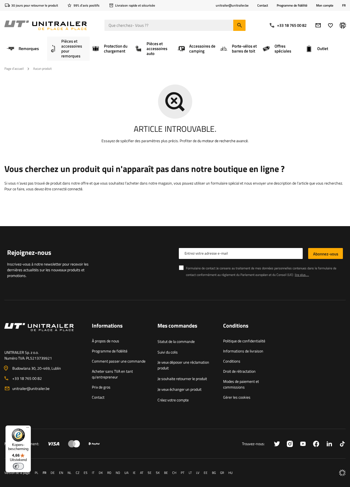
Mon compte (324, 5)
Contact (262, 5)
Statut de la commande (176, 341)
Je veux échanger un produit (180, 389)
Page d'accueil (14, 68)
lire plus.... (302, 274)
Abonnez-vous (325, 254)
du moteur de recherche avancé (222, 141)
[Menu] (27, 428)
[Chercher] (239, 25)
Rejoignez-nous (29, 252)
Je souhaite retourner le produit (182, 378)
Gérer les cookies (236, 397)
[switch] (18, 466)
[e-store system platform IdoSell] (342, 472)
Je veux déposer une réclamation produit (183, 365)
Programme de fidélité (292, 5)
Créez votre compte (173, 400)
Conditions (231, 361)
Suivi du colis (168, 352)
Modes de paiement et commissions (241, 384)
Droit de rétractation (239, 371)
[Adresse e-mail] (318, 25)
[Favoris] (330, 25)
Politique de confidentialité (244, 341)
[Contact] (43, 333)
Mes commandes (177, 326)
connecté (75, 189)
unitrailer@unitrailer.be (30, 388)
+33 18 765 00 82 (292, 25)
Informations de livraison (243, 351)
